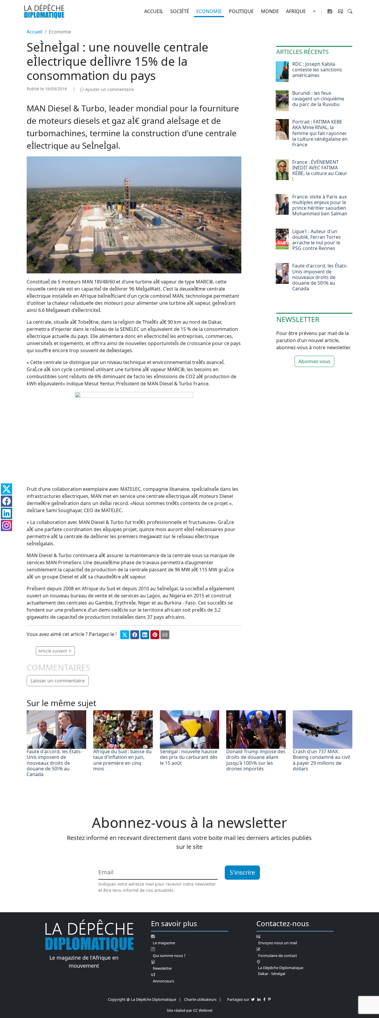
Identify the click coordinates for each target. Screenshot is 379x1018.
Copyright (117, 999)
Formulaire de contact (277, 955)
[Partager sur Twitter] (124, 634)
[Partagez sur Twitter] (253, 999)
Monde (270, 11)
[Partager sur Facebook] (134, 634)
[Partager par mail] (164, 634)
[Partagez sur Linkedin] (258, 999)
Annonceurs (163, 981)
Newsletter (162, 968)
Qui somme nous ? (169, 955)
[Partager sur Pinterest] (154, 634)
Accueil (153, 11)
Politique (241, 11)
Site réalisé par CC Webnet (190, 1010)
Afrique (296, 11)
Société (179, 11)
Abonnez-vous (314, 361)
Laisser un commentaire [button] (57, 680)
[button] (350, 11)
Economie (209, 11)
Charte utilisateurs (200, 999)
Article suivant (53, 651)
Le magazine (164, 942)
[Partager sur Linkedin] (144, 634)
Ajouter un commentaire (109, 89)
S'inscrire (242, 872)
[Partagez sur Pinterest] (269, 999)
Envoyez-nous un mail (277, 942)
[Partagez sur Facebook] (264, 999)
